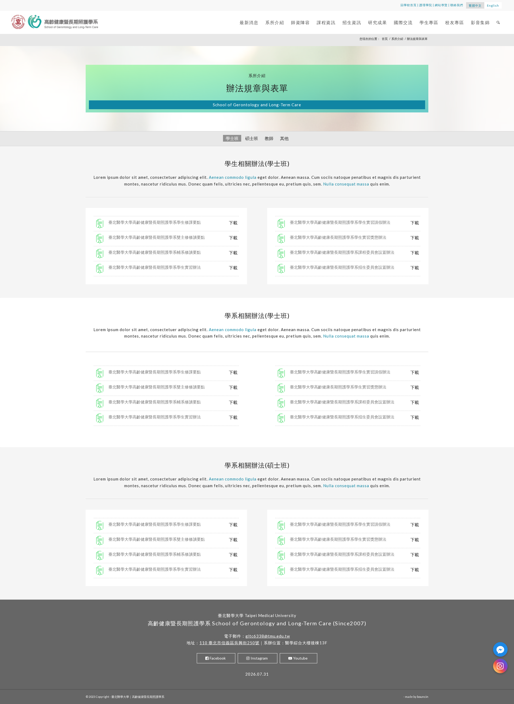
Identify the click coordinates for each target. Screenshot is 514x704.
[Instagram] (500, 666)
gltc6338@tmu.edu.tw (267, 636)
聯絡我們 (456, 5)
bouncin (422, 696)
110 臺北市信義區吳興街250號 (229, 642)
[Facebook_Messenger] (500, 649)
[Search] (498, 22)
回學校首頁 (408, 5)
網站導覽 (441, 5)
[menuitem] (249, 22)
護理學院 (425, 5)
